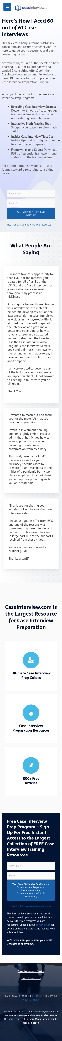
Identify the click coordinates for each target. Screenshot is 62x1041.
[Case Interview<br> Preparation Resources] (31, 712)
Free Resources (31, 978)
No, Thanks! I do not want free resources (29, 224)
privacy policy (43, 924)
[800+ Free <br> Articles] (31, 765)
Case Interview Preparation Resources (31, 728)
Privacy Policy (31, 999)
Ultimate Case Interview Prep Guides (31, 675)
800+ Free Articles (31, 781)
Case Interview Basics (31, 971)
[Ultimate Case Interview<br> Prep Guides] (31, 660)
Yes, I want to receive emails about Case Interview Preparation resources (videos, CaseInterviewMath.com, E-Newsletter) (31, 890)
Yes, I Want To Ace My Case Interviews (31, 213)
